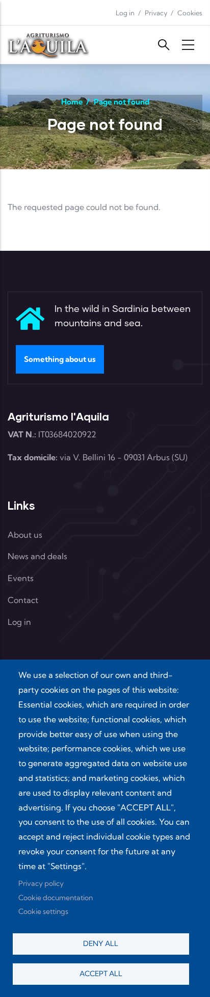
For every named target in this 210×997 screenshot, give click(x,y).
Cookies (189, 13)
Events (21, 578)
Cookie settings (43, 911)
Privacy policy (41, 883)
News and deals (37, 556)
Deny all (100, 943)
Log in (125, 13)
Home (72, 102)
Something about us (60, 359)
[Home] (48, 44)
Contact (23, 600)
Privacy (156, 13)
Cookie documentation (55, 898)
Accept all (101, 973)
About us (25, 535)
